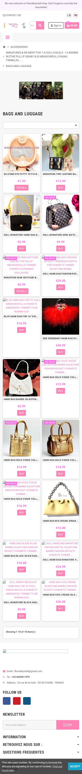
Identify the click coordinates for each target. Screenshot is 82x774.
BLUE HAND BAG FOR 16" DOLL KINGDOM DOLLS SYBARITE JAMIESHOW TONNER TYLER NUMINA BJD (21, 316)
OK (69, 725)
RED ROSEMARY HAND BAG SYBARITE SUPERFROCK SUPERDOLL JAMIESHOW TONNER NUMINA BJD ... (60, 338)
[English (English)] (76, 15)
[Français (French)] (69, 15)
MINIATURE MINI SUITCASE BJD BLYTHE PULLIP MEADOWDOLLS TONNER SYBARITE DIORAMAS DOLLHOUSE (21, 277)
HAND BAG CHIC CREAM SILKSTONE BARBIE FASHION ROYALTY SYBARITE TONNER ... (60, 594)
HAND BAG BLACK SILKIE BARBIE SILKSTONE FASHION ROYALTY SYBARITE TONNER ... (21, 556)
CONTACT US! (13, 15)
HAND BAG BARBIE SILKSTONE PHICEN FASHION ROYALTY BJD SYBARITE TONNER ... (21, 399)
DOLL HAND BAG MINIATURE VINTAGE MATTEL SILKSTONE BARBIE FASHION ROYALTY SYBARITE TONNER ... (60, 559)
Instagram (27, 701)
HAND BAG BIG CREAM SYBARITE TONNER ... (60, 521)
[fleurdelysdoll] (14, 25)
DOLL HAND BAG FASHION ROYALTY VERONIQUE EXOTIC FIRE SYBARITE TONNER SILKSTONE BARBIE (60, 273)
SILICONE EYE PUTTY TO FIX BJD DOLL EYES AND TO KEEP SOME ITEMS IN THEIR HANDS (21, 174)
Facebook (6, 701)
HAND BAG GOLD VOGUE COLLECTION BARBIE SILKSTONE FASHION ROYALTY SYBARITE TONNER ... (60, 377)
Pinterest (17, 701)
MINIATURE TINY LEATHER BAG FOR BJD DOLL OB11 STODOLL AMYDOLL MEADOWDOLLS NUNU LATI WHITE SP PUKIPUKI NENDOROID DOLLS (60, 174)
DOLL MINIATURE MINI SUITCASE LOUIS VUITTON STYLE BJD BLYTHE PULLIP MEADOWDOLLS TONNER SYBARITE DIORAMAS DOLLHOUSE (60, 235)
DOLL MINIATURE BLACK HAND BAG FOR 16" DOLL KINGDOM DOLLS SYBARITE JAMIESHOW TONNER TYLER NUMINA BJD (21, 602)
